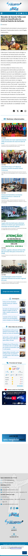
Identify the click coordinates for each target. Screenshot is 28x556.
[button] (1, 13)
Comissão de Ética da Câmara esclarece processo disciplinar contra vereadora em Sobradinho (11, 318)
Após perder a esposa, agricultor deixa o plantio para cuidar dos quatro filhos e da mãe (11, 338)
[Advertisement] (14, 420)
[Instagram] (19, 13)
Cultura (3, 137)
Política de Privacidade (16, 548)
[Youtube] (21, 13)
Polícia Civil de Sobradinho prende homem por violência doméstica (10, 303)
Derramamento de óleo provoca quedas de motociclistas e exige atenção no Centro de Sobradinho (11, 331)
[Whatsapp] (24, 13)
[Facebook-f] (16, 13)
